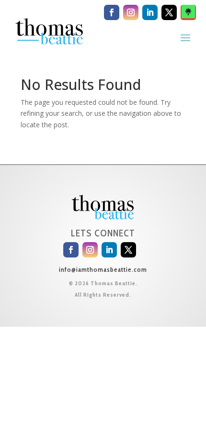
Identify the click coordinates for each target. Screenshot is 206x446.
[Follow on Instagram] (130, 12)
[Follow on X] (169, 12)
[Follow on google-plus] (188, 12)
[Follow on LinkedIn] (150, 12)
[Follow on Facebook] (111, 12)
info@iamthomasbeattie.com (103, 269)
